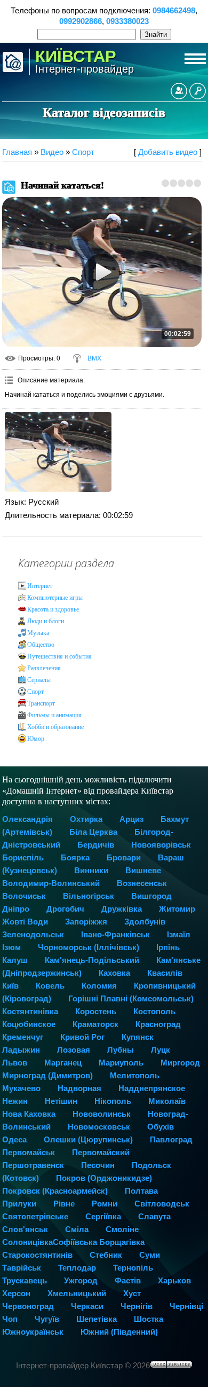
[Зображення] (58, 452)
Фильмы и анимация (54, 715)
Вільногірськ (88, 895)
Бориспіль (23, 857)
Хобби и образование (55, 727)
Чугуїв (47, 1318)
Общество (40, 644)
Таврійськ (21, 1267)
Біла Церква (93, 831)
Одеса (14, 1139)
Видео (52, 151)
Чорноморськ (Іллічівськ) (88, 947)
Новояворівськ (161, 844)
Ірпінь (168, 947)
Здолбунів (144, 921)
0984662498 (174, 10)
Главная (17, 151)
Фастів (128, 1280)
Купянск (138, 1036)
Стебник (106, 1254)
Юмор (35, 738)
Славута (154, 1216)
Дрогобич (65, 908)
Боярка (75, 857)
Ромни (104, 1203)
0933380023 (127, 21)
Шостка (148, 1318)
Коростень (95, 1011)
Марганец (63, 1062)
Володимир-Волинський (51, 883)
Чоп (10, 1318)
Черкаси (87, 1306)
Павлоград (171, 1139)
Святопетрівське (35, 1216)
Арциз (131, 819)
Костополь (154, 1011)
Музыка (38, 633)
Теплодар (77, 1267)
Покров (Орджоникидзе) (104, 1177)
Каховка (114, 972)
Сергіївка (103, 1216)
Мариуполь (121, 1062)
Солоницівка (27, 1242)
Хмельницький (76, 1293)
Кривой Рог (82, 1036)
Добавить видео (167, 151)
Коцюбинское (28, 1024)
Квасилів (164, 972)
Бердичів (95, 844)
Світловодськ (161, 1203)
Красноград (158, 1024)
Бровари (124, 857)
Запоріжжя (86, 921)
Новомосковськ (99, 1126)
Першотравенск (33, 1165)
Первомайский (101, 1152)
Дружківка (121, 908)
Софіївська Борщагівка (99, 1242)
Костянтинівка (30, 1011)
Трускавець (24, 1280)
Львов (14, 1062)
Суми (149, 1254)
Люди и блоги (45, 621)
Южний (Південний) (119, 1331)
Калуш (15, 960)
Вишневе (143, 870)
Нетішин (61, 1101)
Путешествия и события (59, 656)
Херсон (16, 1293)
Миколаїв (167, 1101)
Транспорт (41, 703)
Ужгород (81, 1280)
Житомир (177, 908)
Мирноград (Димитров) (47, 1075)
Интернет (39, 586)
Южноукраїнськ (32, 1331)
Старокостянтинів (37, 1254)
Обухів (160, 1126)
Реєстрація (179, 91)
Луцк (160, 1049)
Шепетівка (96, 1318)
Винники (91, 870)
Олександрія (27, 819)
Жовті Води (25, 921)
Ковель (50, 985)
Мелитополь (134, 1075)
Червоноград (28, 1306)
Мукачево (21, 1088)
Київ (10, 985)
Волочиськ (24, 895)
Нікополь (112, 1101)
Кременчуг (22, 1036)
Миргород (180, 1062)
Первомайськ (28, 1152)
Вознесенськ (142, 883)
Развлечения (44, 668)
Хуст (132, 1293)
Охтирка (86, 819)
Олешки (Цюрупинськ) (88, 1139)
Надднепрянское (151, 1088)
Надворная (79, 1088)
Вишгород (151, 895)
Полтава (141, 1190)
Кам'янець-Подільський (92, 960)
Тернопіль (133, 1267)
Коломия (99, 985)
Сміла (77, 1229)
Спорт (83, 151)
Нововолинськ (102, 1113)
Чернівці (186, 1306)
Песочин (98, 1165)
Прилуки (19, 1203)
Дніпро (15, 908)
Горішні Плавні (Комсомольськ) (131, 998)
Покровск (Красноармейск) (55, 1190)
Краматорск (95, 1024)
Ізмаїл (178, 934)
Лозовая (73, 1049)
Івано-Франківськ (115, 934)
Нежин (15, 1101)
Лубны (120, 1049)
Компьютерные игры (55, 597)
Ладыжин (21, 1049)
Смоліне (122, 1229)
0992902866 (80, 21)
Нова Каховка (28, 1113)
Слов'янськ (25, 1229)
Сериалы (39, 680)
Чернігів (137, 1306)
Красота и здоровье (53, 609)
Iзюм (11, 947)
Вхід (197, 91)
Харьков (174, 1280)
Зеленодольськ (33, 934)
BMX (94, 358)
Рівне (64, 1203)
